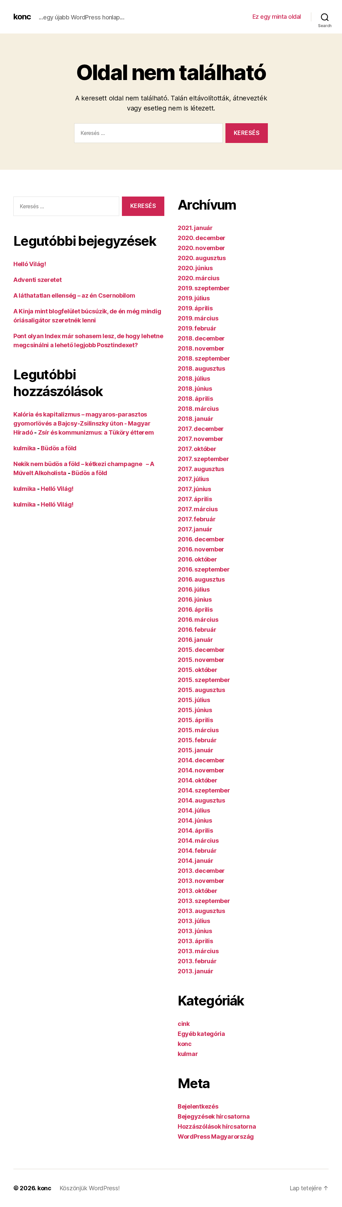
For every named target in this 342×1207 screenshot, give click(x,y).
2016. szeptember (204, 569)
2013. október (197, 890)
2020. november (201, 247)
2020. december (201, 237)
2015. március (198, 730)
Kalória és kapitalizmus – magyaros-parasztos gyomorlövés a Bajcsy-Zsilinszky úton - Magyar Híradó (82, 423)
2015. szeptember (204, 679)
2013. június (195, 930)
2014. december (201, 760)
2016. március (198, 619)
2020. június (195, 268)
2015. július (194, 699)
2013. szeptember (204, 900)
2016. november (201, 549)
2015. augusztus (201, 689)
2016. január (195, 639)
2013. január (195, 971)
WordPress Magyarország (216, 1136)
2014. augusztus (201, 800)
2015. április (195, 720)
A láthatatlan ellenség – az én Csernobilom (74, 295)
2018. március (198, 408)
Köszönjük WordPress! (89, 1188)
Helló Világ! (29, 264)
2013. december (201, 870)
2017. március (198, 509)
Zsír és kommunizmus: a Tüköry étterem (96, 432)
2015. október (197, 669)
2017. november (200, 438)
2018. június (195, 388)
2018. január (195, 418)
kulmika (24, 448)
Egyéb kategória (201, 1033)
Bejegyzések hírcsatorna (214, 1116)
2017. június (194, 489)
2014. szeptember (204, 790)
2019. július (194, 298)
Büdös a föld (58, 448)
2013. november (201, 880)
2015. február (197, 740)
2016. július (194, 589)
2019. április (195, 308)
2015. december (201, 649)
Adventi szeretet (37, 279)
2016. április (195, 609)
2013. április (195, 941)
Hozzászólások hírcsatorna (217, 1126)
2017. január (195, 529)
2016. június (195, 599)
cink (184, 1023)
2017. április (195, 499)
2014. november (201, 770)
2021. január (195, 227)
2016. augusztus (201, 579)
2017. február (197, 519)
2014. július (194, 810)
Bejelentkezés (198, 1106)
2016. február (197, 629)
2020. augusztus (202, 257)
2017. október (197, 448)
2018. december (201, 338)
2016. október (197, 559)
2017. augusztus (201, 468)
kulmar (188, 1053)
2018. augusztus (201, 368)
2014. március (198, 840)
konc (22, 17)
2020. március (198, 278)
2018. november (201, 348)
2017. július (193, 478)
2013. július (194, 920)
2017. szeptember (203, 458)
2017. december (201, 428)
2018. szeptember (204, 358)
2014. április (195, 830)
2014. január (195, 860)
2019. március (198, 318)
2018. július (194, 378)
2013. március (198, 951)
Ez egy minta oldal (276, 16)
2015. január (195, 750)
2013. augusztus (201, 910)
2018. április (195, 398)
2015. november (201, 659)
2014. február (197, 850)
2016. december (201, 539)
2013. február (197, 961)
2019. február (197, 328)
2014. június (195, 820)
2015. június (195, 709)
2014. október (197, 780)
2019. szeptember (204, 288)
